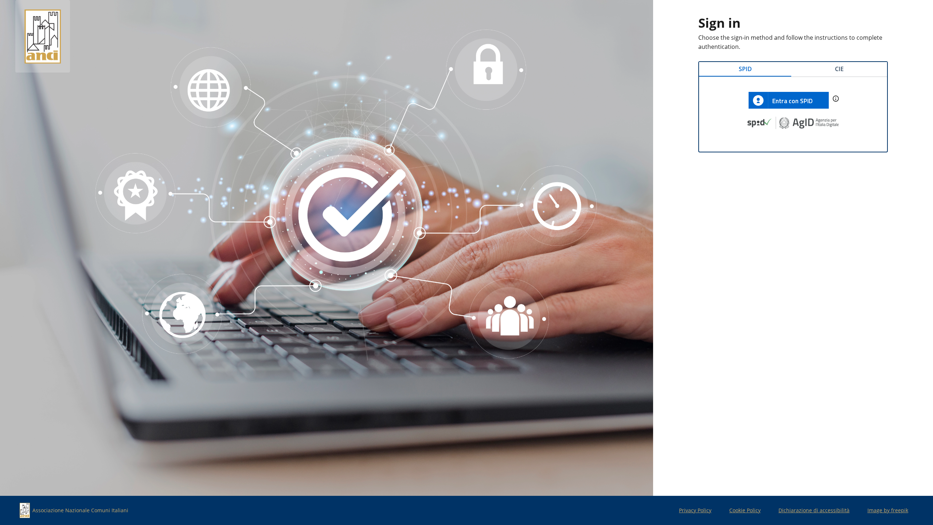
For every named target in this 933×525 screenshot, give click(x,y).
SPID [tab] (745, 69)
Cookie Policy (745, 510)
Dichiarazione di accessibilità (814, 510)
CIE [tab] (839, 69)
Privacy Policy (695, 510)
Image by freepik (887, 510)
